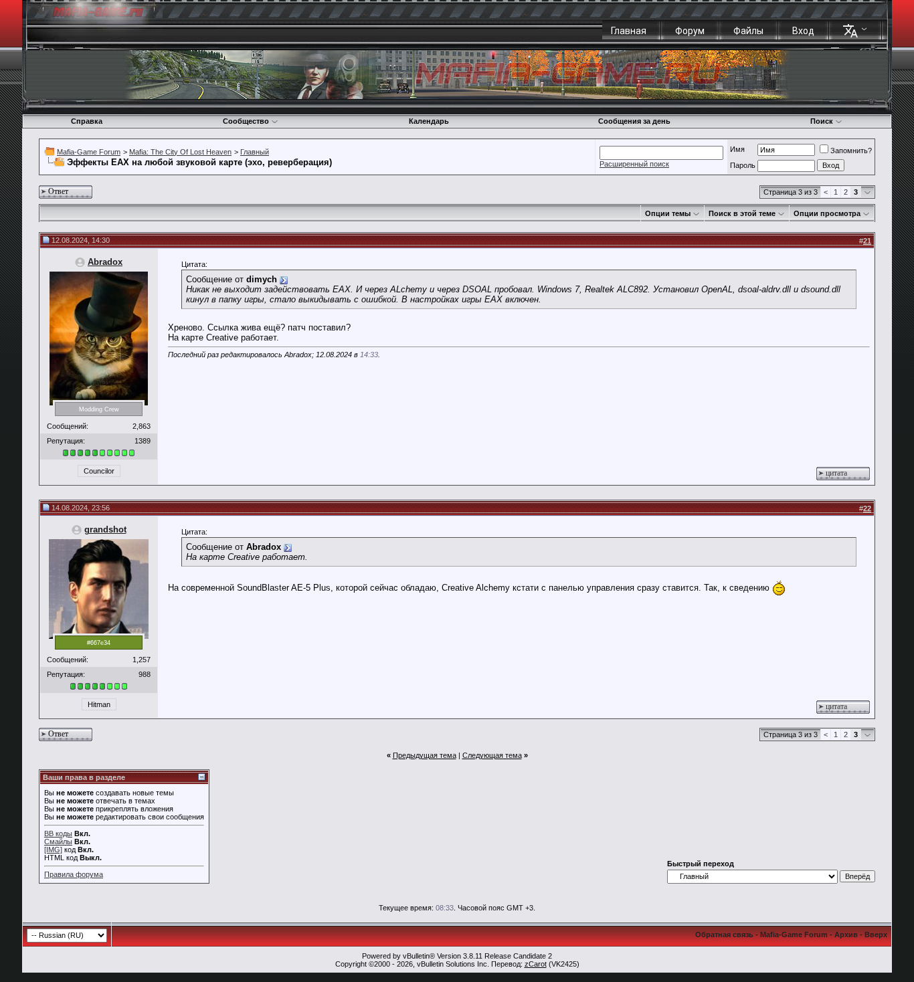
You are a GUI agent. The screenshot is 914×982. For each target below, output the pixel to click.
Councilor (99, 471)
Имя (737, 149)
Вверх (875, 934)
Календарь (429, 121)
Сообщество (246, 121)
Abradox (105, 262)
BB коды (58, 833)
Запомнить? (851, 150)
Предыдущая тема (424, 755)
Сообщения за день (634, 121)
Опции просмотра (827, 213)
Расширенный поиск (634, 164)
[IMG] (53, 850)
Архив (846, 934)
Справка (86, 121)
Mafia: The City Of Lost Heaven (180, 152)
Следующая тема (492, 755)
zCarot (536, 964)
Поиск (821, 121)
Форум (690, 30)
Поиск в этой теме (742, 213)
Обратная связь (724, 934)
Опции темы (668, 213)
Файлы (748, 30)
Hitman (99, 704)
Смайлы (58, 842)
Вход (803, 30)
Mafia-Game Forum (88, 152)
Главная (628, 30)
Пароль (742, 165)
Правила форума (73, 874)
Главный (254, 152)
